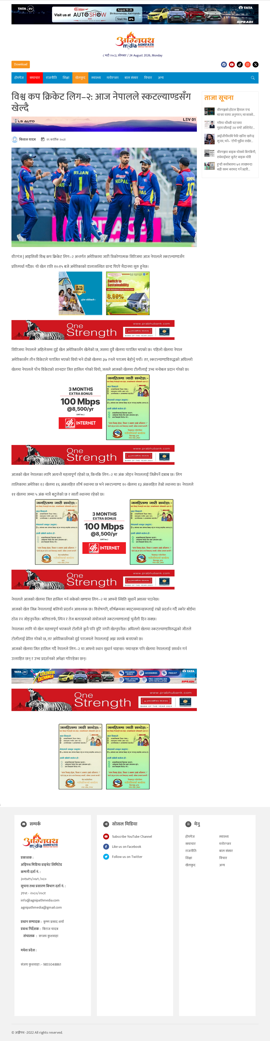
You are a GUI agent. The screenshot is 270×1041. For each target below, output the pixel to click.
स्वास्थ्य (96, 78)
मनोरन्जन (113, 78)
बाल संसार (131, 78)
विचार (148, 78)
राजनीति (51, 78)
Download (20, 64)
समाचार (35, 78)
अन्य (161, 78)
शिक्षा (66, 78)
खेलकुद (80, 78)
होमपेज (19, 78)
